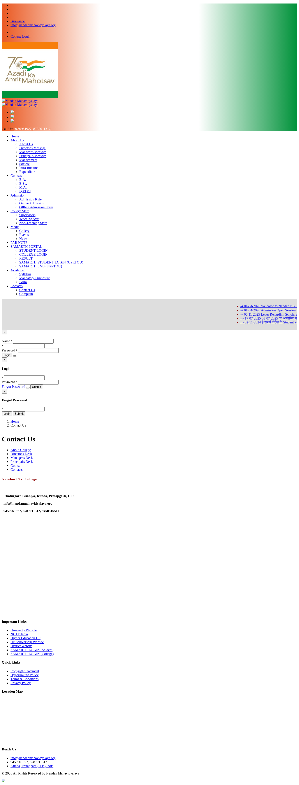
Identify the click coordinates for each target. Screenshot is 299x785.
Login (7, 355)
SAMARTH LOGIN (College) (32, 654)
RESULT (26, 258)
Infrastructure (28, 168)
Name (6, 341)
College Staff (20, 211)
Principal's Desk (22, 462)
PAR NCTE (19, 242)
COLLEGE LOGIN (33, 254)
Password (8, 350)
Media (15, 227)
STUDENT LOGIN (33, 250)
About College (21, 450)
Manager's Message (32, 152)
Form (23, 282)
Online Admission (31, 203)
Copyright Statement (25, 671)
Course (15, 465)
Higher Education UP (25, 638)
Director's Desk (21, 454)
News (23, 239)
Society (24, 164)
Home (15, 136)
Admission (18, 195)
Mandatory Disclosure (34, 278)
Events (24, 235)
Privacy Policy (21, 683)
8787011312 (42, 129)
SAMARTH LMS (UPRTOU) (40, 266)
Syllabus (25, 274)
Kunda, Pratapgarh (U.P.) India (32, 766)
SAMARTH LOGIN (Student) (32, 650)
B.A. (22, 179)
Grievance (18, 21)
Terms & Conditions (25, 679)
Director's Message (32, 148)
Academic (18, 270)
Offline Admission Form (36, 207)
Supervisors (27, 215)
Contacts (17, 286)
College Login (20, 36)
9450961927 (23, 129)
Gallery (24, 231)
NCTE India (19, 634)
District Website (21, 646)
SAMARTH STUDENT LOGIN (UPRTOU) (51, 262)
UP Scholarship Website (27, 642)
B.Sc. (23, 183)
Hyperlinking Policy (25, 675)
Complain (26, 294)
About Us (17, 140)
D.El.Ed (25, 191)
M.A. (23, 187)
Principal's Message (32, 156)
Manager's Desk (22, 458)
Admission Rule (30, 199)
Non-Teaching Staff (33, 223)
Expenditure (27, 172)
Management (28, 160)
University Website (24, 630)
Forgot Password (13, 386)
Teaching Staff (29, 219)
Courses (16, 175)
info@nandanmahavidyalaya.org (33, 25)
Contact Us (27, 290)
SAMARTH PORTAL (26, 246)
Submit (36, 386)
